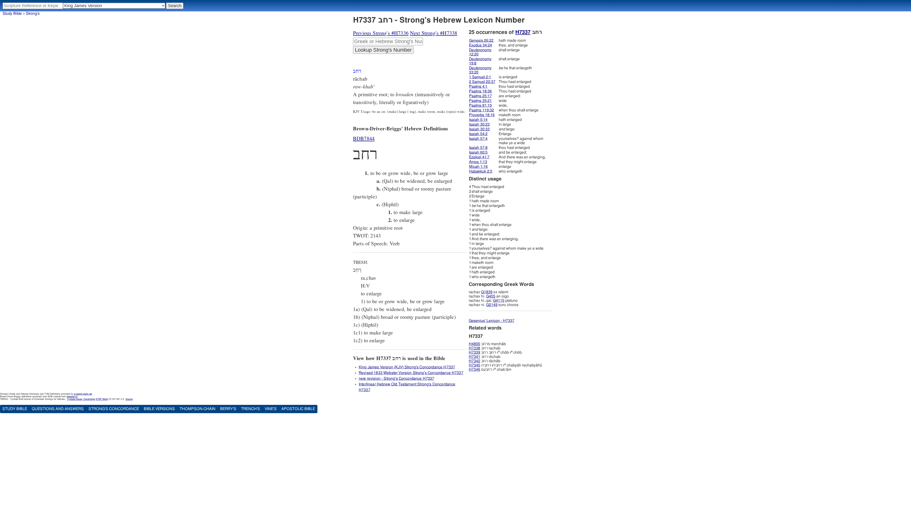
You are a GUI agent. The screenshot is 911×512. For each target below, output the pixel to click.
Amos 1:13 (478, 162)
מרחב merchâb (487, 344)
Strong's (33, 13)
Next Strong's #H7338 (433, 32)
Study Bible (12, 13)
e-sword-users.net (83, 394)
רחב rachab (484, 348)
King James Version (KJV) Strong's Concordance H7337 (407, 367)
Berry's (228, 409)
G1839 (487, 292)
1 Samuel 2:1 (480, 77)
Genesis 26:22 (481, 40)
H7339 (474, 352)
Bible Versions (159, 409)
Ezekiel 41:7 (479, 157)
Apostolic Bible (298, 409)
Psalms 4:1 (478, 86)
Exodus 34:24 (480, 45)
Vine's (271, 409)
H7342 (474, 361)
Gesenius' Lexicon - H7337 (491, 321)
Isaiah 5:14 (478, 120)
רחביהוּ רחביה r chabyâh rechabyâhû (505, 365)
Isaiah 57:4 (478, 139)
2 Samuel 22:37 (482, 82)
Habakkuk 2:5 (480, 171)
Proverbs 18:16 (482, 115)
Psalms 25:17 (480, 96)
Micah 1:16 (478, 167)
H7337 (522, 32)
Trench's (250, 409)
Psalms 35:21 (480, 101)
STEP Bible (102, 399)
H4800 (474, 344)
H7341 (474, 357)
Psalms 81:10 (480, 105)
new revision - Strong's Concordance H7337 (396, 378)
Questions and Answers (58, 409)
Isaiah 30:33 (479, 129)
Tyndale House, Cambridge (81, 399)
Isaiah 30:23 (479, 124)
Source (129, 399)
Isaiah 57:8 (478, 148)
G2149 (491, 305)
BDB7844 (364, 138)
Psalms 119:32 (481, 110)
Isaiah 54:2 (478, 134)
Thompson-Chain (197, 409)
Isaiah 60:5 (478, 152)
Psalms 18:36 (480, 91)
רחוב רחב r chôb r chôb (495, 352)
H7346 (474, 369)
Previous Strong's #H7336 (381, 32)
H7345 (474, 365)
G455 (490, 296)
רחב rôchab (484, 357)
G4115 (498, 300)
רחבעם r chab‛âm (490, 369)
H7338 (474, 348)
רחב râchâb (484, 361)
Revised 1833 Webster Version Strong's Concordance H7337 (411, 373)
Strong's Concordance (113, 409)
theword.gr (72, 396)
